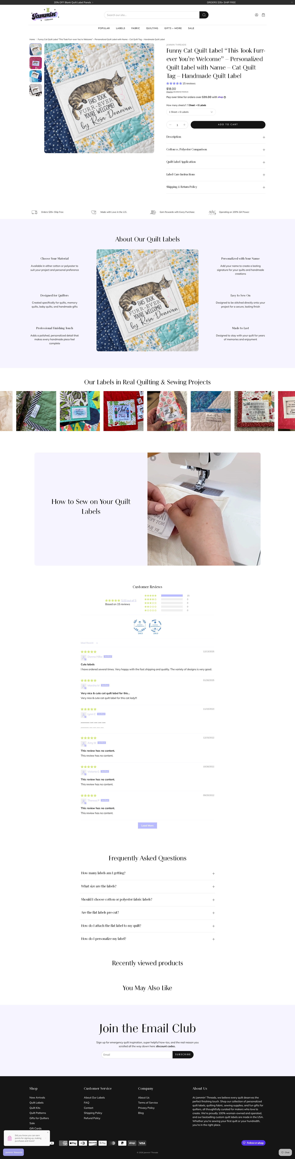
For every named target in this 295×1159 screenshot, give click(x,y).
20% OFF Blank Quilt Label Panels (72, 2)
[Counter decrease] (170, 124)
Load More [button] (147, 825)
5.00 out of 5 (128, 600)
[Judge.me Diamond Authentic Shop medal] (140, 626)
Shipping (169, 92)
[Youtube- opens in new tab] (52, 1143)
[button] (156, 14)
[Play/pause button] (153, 458)
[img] (88, 651)
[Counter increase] (184, 124)
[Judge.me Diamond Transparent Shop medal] (155, 626)
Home (32, 39)
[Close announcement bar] (292, 2)
